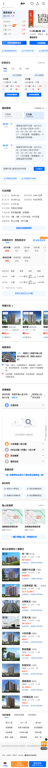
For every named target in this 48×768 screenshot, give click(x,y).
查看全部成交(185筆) (24, 293)
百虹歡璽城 (38, 727)
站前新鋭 (9, 732)
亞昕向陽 (38, 732)
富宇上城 (9, 723)
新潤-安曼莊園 (23, 727)
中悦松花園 (23, 732)
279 (6, 337)
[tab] (5, 68)
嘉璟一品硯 (9, 737)
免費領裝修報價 (39, 6)
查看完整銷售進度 (14, 43)
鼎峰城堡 (23, 737)
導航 (14, 398)
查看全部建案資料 (24, 228)
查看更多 (41, 505)
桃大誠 (38, 723)
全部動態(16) (39, 108)
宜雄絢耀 (9, 727)
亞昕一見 (38, 737)
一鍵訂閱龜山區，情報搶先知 (24, 537)
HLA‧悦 (23, 723)
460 (27, 337)
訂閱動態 (39, 169)
